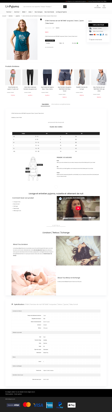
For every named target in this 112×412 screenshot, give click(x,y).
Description (45, 104)
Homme (94, 1)
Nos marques (39, 12)
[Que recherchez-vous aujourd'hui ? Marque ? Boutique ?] (65, 6)
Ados (29, 12)
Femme (90, 1)
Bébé (105, 1)
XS (44, 346)
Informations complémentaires (60, 104)
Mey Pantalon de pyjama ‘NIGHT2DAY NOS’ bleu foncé (64, 89)
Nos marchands (49, 12)
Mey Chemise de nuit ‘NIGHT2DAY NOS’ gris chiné (99, 89)
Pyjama (18, 16)
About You (17, 244)
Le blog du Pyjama (61, 12)
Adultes (45, 340)
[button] (41, 19)
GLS (44, 318)
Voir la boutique (98, 25)
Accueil (4, 16)
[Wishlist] (104, 6)
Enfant (98, 1)
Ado (102, 1)
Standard (45, 349)
